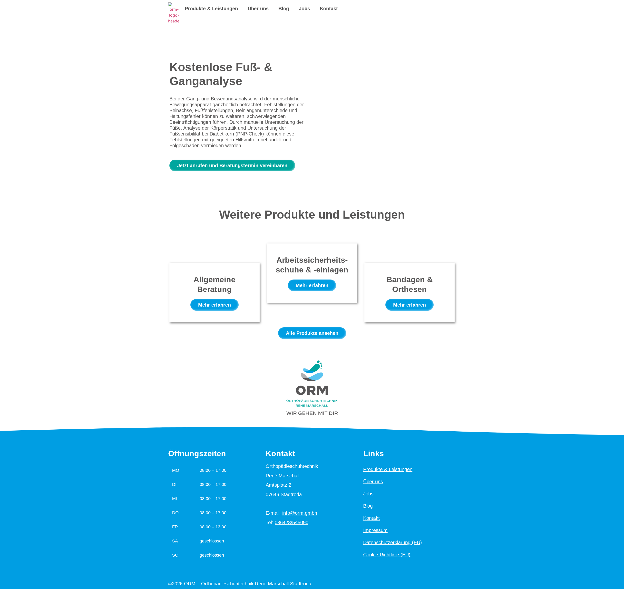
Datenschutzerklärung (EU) (392, 542)
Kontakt (329, 8)
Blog (283, 8)
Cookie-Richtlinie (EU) (386, 554)
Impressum (375, 530)
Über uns (258, 8)
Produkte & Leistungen (211, 8)
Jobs (304, 8)
